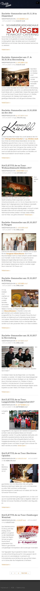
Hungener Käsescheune (15, 253)
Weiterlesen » (6, 49)
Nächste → (25, 573)
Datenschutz (20, 587)
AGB (12, 587)
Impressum (4, 587)
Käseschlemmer (10, 311)
